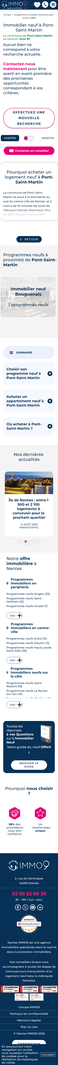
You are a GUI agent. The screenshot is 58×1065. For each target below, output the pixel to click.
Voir (12, 615)
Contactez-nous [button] (29, 1043)
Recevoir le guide (29, 765)
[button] (45, 4)
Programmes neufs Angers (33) (28, 593)
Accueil (7, 14)
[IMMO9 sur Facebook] (18, 907)
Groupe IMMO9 (29, 1007)
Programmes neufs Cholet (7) (27, 606)
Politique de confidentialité (29, 1013)
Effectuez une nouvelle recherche (29, 118)
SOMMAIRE (24, 352)
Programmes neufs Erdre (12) (26, 638)
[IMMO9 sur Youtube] (33, 907)
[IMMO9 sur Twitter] (25, 907)
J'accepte (47, 1054)
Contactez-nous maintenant (19, 66)
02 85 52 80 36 (29, 893)
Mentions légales (29, 1020)
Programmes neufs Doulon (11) (27, 643)
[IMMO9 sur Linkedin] (40, 907)
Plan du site (29, 1027)
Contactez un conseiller (29, 151)
